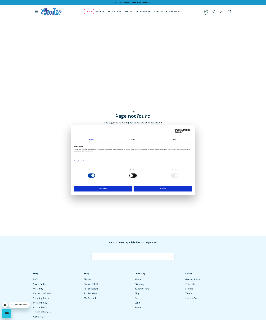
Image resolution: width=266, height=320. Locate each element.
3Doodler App (142, 288)
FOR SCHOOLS (173, 11)
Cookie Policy (40, 307)
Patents (139, 307)
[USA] (206, 11)
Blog (137, 293)
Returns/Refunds (42, 293)
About (138, 279)
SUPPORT (158, 11)
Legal (137, 302)
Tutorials (190, 284)
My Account (90, 298)
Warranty (38, 288)
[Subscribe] (171, 256)
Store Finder (39, 284)
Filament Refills (91, 284)
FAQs (36, 279)
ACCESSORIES (143, 11)
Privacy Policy (40, 302)
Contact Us (39, 316)
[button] (36, 11)
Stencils (189, 288)
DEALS (89, 11)
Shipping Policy (41, 298)
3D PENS (100, 11)
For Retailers (90, 293)
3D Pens (88, 279)
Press (137, 298)
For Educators (91, 288)
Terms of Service (42, 311)
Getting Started (193, 279)
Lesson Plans (192, 298)
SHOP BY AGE (114, 11)
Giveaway (139, 284)
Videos (188, 293)
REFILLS (129, 11)
